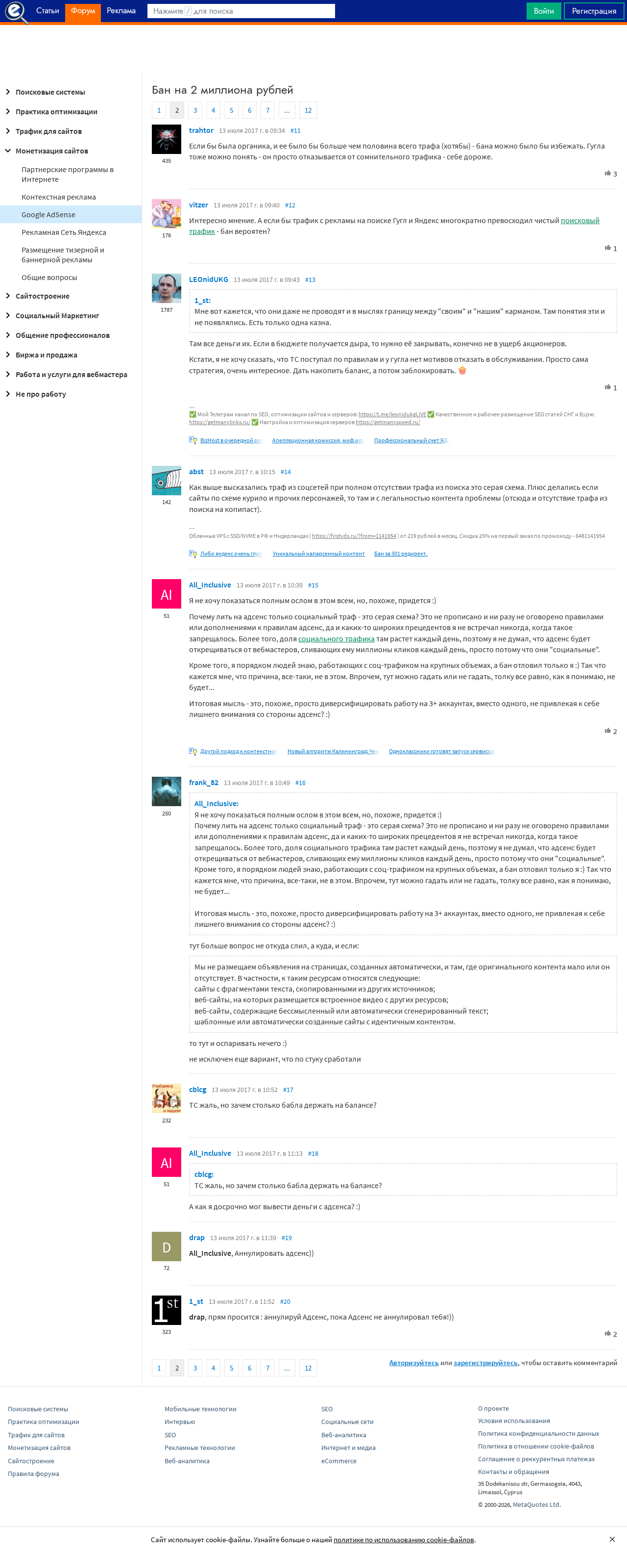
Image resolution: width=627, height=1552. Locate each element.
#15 (313, 585)
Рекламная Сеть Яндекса (64, 232)
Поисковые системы (50, 92)
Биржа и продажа (46, 354)
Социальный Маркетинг (57, 315)
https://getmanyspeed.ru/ (388, 422)
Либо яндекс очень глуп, (232, 553)
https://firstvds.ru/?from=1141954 (354, 535)
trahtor (201, 130)
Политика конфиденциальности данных (538, 1433)
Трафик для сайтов (49, 131)
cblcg (197, 1089)
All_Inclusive (210, 584)
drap (197, 1237)
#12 (290, 205)
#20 (285, 1301)
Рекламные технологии (200, 1447)
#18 (313, 1153)
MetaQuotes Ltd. (537, 1504)
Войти (544, 11)
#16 (300, 782)
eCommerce (339, 1460)
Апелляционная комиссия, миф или (318, 440)
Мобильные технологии (201, 1408)
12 (308, 110)
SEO (170, 1434)
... (287, 110)
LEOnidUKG (208, 279)
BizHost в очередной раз (231, 440)
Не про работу (41, 394)
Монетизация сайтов (52, 150)
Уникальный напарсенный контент (319, 553)
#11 (295, 130)
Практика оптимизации (56, 111)
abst (196, 471)
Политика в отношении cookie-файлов (536, 1446)
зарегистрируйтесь (486, 1362)
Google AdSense (48, 214)
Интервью (180, 1421)
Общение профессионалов (63, 335)
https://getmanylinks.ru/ (219, 422)
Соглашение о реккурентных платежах (536, 1458)
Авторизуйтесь (414, 1362)
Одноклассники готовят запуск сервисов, (442, 751)
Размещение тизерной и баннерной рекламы (63, 254)
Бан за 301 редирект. (401, 553)
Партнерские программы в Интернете (68, 174)
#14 (286, 471)
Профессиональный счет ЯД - (412, 440)
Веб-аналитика (187, 1460)
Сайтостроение (43, 296)
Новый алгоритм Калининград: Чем (334, 751)
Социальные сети (347, 1421)
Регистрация (594, 11)
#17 (288, 1089)
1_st (196, 1301)
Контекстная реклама (59, 197)
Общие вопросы (49, 277)
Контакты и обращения (513, 1471)
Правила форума (33, 1473)
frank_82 (203, 782)
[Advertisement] (313, 49)
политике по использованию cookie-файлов (404, 1539)
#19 (287, 1237)
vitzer (198, 204)
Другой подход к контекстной (239, 751)
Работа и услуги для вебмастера (71, 374)
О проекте (493, 1408)
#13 (310, 279)
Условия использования (514, 1420)
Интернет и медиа (348, 1447)
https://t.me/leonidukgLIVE (392, 414)
